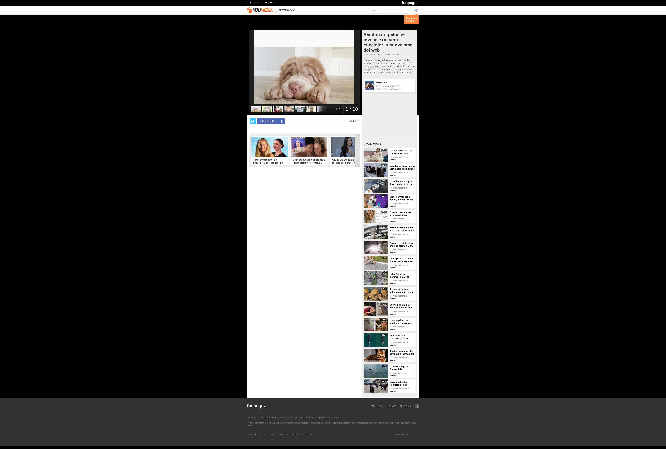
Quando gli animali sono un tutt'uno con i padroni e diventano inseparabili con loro (401, 306)
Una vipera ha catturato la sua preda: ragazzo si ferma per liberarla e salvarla (402, 260)
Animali (381, 82)
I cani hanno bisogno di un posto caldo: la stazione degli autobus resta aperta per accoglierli (402, 183)
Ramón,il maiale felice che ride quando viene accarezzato (401, 244)
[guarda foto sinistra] (260, 67)
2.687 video (381, 86)
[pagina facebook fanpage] (417, 406)
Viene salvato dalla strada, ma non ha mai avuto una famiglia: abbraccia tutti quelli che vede (402, 198)
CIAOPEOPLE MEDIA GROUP (406, 434)
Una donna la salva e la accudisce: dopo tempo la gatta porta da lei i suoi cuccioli (402, 167)
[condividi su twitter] (253, 121)
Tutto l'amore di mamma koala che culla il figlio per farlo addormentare (401, 275)
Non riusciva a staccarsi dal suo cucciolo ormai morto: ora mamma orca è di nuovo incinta (401, 337)
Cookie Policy (271, 434)
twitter (254, 3)
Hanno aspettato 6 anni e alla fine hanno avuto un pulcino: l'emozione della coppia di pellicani (402, 229)
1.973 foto (395, 86)
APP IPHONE (390, 406)
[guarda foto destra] (315, 67)
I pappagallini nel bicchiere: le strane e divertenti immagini (401, 322)
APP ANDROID (405, 406)
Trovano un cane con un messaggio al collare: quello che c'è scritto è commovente (401, 214)
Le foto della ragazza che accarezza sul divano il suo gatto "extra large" (401, 152)
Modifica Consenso (290, 434)
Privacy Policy (254, 434)
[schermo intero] (338, 109)
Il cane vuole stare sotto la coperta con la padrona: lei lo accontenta (401, 291)
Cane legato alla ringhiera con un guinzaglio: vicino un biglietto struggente (401, 383)
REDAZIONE (308, 434)
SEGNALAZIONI (376, 406)
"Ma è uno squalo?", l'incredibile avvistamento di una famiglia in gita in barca (401, 368)
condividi (267, 121)
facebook (269, 3)
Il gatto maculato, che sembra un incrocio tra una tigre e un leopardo (402, 352)
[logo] (410, 3)
